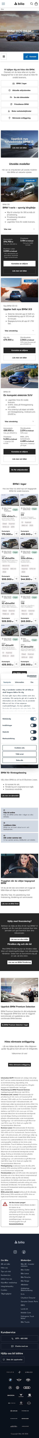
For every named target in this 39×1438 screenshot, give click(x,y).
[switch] (33, 725)
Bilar (2, 9)
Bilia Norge (25, 1281)
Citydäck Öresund (28, 1298)
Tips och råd (6, 1271)
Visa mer (7, 229)
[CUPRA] (21, 1395)
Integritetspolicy (7, 1286)
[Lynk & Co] (28, 1372)
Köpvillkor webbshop (9, 1282)
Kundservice (5, 1275)
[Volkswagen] (17, 1388)
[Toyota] (28, 1380)
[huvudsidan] (19, 1242)
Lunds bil (24, 1309)
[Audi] (26, 1388)
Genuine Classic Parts (29, 1301)
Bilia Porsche (26, 1277)
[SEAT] (30, 1395)
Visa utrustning (11, 331)
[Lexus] (13, 1411)
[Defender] (25, 1419)
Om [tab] (32, 682)
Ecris (22, 1294)
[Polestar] (19, 1372)
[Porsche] (25, 1411)
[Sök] (31, 3)
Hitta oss (4, 1268)
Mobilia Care (26, 1312)
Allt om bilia (5, 1264)
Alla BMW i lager (19, 673)
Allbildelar (24, 1284)
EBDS (23, 1305)
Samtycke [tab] (7, 682)
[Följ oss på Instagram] (15, 1252)
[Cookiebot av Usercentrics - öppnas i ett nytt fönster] (28, 676)
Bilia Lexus (25, 1273)
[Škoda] (10, 1395)
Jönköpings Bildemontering (26, 1289)
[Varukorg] (36, 3)
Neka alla (19, 760)
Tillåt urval (20, 754)
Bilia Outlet (25, 1270)
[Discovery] (13, 1426)
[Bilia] (19, 3)
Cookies (4, 1290)
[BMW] (10, 1380)
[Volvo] (10, 1372)
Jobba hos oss (6, 1279)
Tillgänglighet (6, 1294)
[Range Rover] (13, 1419)
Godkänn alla (19, 748)
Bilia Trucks (25, 1322)
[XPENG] (11, 1403)
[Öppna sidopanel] (3, 3)
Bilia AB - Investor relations (27, 1265)
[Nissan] (29, 1403)
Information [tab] (19, 682)
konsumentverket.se (16, 1224)
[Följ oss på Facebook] (23, 1252)
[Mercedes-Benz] (10, 1388)
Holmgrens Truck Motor (27, 1317)
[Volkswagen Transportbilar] (21, 1403)
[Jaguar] (25, 1426)
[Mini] (19, 1380)
